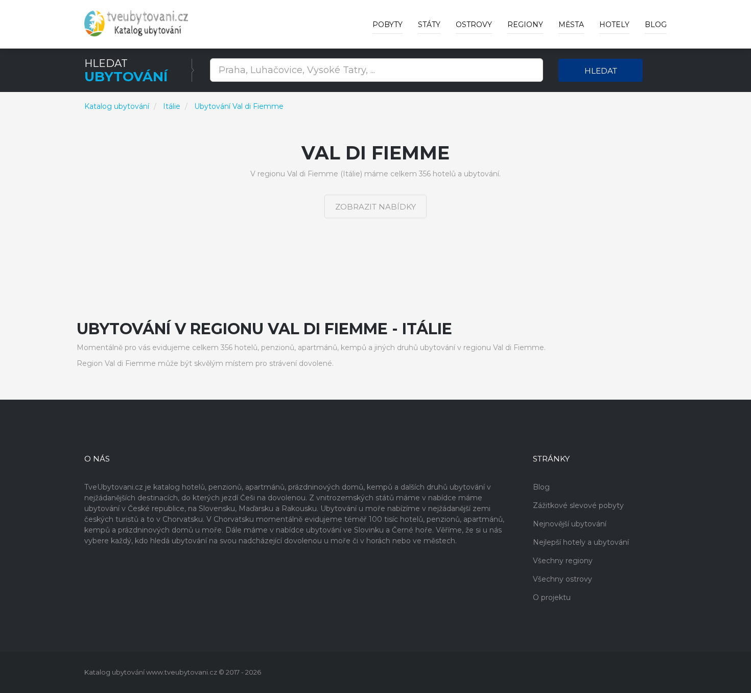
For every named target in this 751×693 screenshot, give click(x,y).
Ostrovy (474, 24)
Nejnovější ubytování (569, 523)
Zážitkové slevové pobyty (578, 505)
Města (571, 24)
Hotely (614, 24)
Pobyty (387, 24)
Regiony (525, 24)
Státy (429, 24)
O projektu (552, 597)
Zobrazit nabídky (375, 207)
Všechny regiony (563, 560)
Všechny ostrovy (562, 579)
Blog (656, 24)
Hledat (600, 71)
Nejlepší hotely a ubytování (581, 542)
